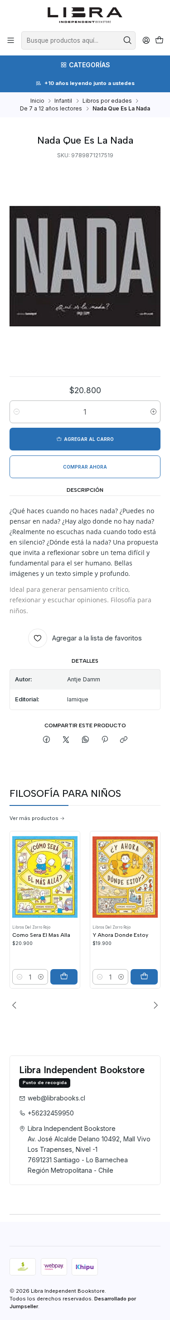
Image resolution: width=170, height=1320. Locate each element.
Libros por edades (107, 101)
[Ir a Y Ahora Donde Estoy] (125, 877)
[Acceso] (146, 40)
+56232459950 (51, 1113)
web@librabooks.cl (56, 1098)
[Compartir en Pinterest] (105, 740)
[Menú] (11, 40)
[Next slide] (153, 1005)
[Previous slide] (16, 1005)
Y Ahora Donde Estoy (120, 935)
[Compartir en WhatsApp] (85, 740)
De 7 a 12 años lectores (51, 108)
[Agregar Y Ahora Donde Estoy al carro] (144, 977)
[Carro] (159, 41)
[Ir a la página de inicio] (85, 15)
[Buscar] (128, 40)
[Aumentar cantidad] (153, 412)
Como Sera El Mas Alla (41, 935)
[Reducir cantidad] (16, 412)
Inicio (37, 101)
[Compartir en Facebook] (46, 740)
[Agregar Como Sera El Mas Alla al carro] (64, 977)
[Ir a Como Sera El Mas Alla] (45, 877)
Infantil (63, 101)
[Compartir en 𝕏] (66, 740)
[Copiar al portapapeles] (124, 740)
